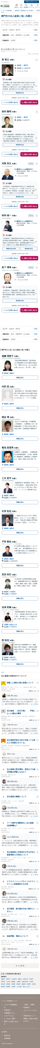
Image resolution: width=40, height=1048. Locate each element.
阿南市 (20, 979)
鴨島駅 (6, 659)
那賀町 (8, 984)
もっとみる (20, 966)
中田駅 (6, 594)
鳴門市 (26, 65)
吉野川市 (12, 657)
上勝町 (18, 981)
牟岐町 (13, 984)
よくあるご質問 (9, 1018)
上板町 (13, 986)
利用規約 (26, 1007)
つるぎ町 (19, 986)
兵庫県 (6, 624)
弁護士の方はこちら (32, 1)
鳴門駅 (19, 68)
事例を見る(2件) (11, 248)
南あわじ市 (13, 624)
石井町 (31, 981)
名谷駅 (6, 627)
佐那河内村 (25, 981)
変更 (35, 30)
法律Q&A (7, 1010)
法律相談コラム (9, 1013)
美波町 (18, 984)
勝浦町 (13, 981)
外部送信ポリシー (29, 1016)
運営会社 (7, 1035)
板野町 (8, 986)
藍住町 (3, 986)
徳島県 (19, 65)
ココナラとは (8, 1016)
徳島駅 (6, 497)
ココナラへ (5, 2)
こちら (14, 51)
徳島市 (12, 373)
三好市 (8, 981)
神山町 (3, 984)
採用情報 (7, 1038)
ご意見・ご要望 (28, 1004)
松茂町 (29, 984)
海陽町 (24, 984)
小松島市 (12, 592)
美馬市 (3, 981)
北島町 (34, 984)
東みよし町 (26, 986)
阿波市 (31, 979)
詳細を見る (20, 377)
